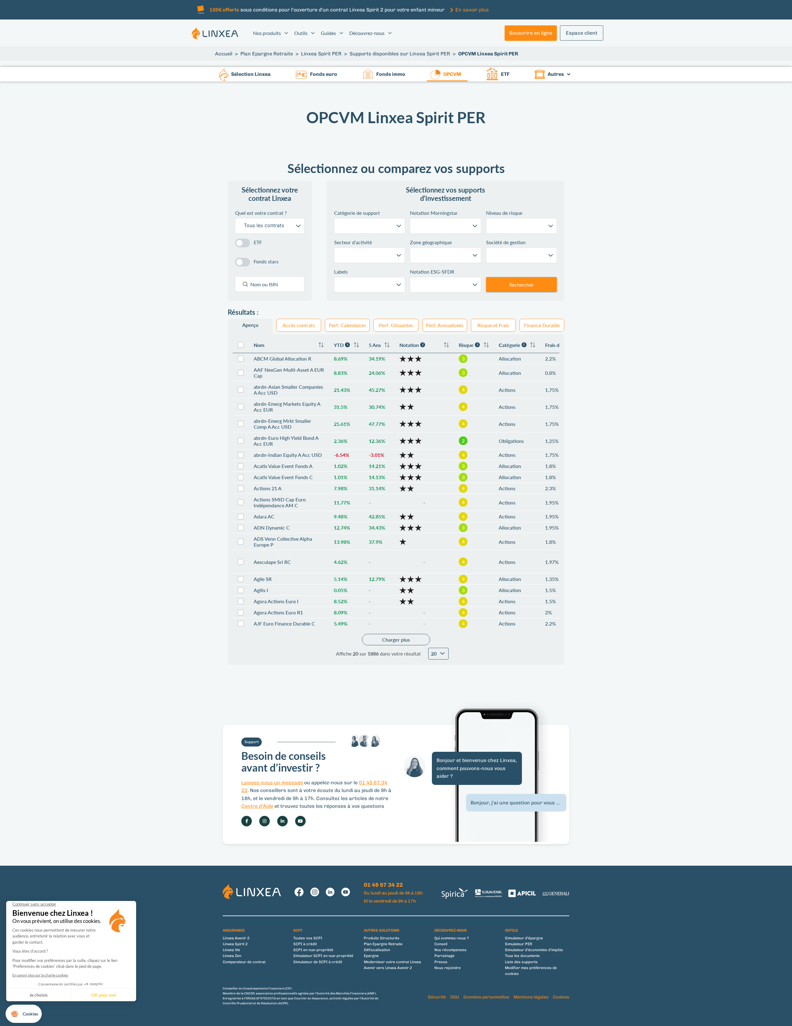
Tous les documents (522, 956)
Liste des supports (521, 962)
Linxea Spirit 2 (235, 944)
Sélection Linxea (251, 74)
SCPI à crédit (305, 944)
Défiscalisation (377, 950)
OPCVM (452, 74)
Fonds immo (390, 74)
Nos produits (267, 33)
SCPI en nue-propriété (313, 950)
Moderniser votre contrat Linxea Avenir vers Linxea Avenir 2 (392, 965)
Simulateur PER (518, 944)
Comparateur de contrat (244, 962)
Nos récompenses (450, 950)
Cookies (561, 997)
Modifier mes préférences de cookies (531, 971)
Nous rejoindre (447, 968)
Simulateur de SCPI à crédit (317, 962)
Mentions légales (531, 997)
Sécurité (437, 997)
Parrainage (444, 956)
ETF (505, 74)
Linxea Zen (232, 956)
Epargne (371, 956)
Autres (556, 74)
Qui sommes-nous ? (451, 938)
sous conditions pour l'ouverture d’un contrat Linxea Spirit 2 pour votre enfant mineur (327, 10)
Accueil (223, 54)
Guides (328, 33)
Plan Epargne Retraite (266, 54)
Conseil (440, 944)
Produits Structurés (381, 938)
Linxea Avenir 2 (236, 938)
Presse (440, 962)
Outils (301, 33)
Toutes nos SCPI (307, 938)
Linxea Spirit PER (321, 54)
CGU (454, 997)
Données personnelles (486, 997)
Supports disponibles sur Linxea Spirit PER (400, 54)
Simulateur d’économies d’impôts (534, 950)
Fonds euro (323, 74)
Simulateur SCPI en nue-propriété (323, 956)
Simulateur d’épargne (524, 938)
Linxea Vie (231, 950)
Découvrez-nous (367, 33)
